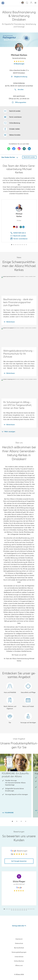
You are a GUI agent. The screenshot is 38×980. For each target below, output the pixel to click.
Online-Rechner (19, 961)
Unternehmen (19, 957)
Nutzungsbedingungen (19, 952)
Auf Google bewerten (19, 861)
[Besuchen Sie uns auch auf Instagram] (19, 148)
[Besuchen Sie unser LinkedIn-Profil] (29, 148)
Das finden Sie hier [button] (8, 157)
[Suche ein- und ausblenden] (27, 3)
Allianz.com (19, 965)
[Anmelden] (31, 3)
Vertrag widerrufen (18, 926)
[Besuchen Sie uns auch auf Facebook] (13, 148)
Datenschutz (19, 943)
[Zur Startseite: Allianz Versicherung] (2, 3)
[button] (19, 47)
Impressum (19, 939)
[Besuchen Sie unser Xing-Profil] (24, 148)
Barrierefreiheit (19, 948)
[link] (11, 123)
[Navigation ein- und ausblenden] (35, 3)
